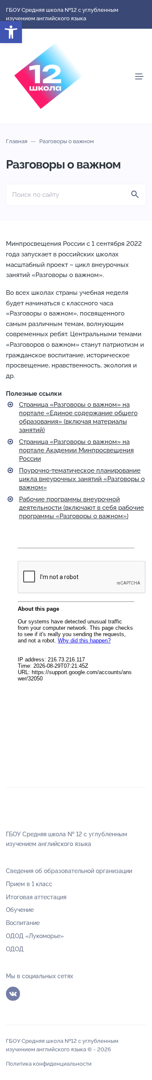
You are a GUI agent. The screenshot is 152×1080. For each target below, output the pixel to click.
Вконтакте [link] (13, 994)
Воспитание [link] (23, 922)
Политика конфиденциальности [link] (49, 1064)
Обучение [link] (20, 909)
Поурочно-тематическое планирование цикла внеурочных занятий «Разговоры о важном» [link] (82, 479)
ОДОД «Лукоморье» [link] (35, 936)
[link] (11, 32)
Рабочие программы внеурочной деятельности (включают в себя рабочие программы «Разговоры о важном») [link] (81, 507)
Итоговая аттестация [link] (36, 897)
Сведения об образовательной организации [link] (69, 871)
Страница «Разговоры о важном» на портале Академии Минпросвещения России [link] (76, 450)
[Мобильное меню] (139, 76)
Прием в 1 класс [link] (29, 884)
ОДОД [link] (15, 949)
